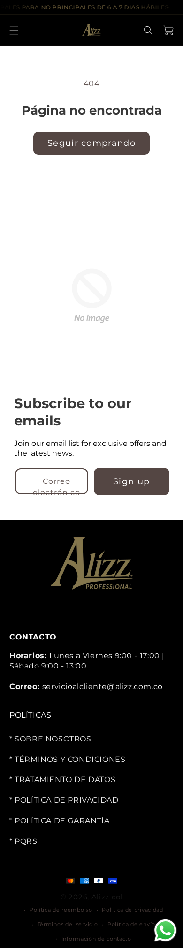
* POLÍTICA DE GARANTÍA (59, 820)
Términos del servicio (68, 924)
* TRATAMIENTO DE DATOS (62, 780)
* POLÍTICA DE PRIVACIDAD (63, 800)
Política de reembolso (61, 909)
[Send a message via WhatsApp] (165, 930)
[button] (14, 30)
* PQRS (23, 841)
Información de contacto (96, 938)
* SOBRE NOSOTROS (50, 738)
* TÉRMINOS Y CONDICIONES (67, 759)
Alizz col (107, 896)
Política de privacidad (132, 909)
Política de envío (131, 924)
